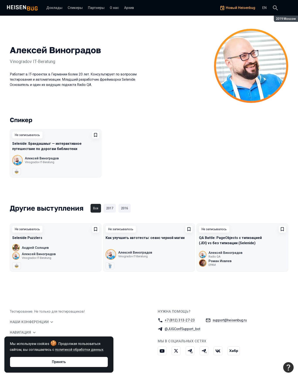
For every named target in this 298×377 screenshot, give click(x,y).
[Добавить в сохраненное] (95, 134)
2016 (124, 208)
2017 (109, 208)
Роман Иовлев (220, 261)
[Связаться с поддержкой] (288, 367)
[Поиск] (275, 7)
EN (264, 8)
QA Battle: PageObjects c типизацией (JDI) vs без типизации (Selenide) (230, 240)
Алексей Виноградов (42, 158)
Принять (59, 362)
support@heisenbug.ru (229, 320)
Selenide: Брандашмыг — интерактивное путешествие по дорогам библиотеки (47, 146)
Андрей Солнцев (35, 247)
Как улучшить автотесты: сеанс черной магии (145, 238)
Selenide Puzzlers (27, 238)
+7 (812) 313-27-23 (180, 320)
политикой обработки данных (79, 350)
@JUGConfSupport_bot (182, 329)
